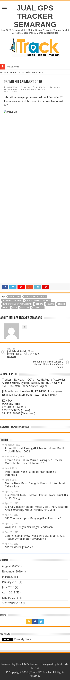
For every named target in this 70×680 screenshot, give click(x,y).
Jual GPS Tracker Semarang (18, 87)
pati (15, 308)
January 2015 (10, 597)
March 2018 (9, 576)
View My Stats (22, 639)
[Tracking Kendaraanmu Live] (35, 47)
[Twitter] (41, 621)
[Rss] (29, 621)
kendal (39, 304)
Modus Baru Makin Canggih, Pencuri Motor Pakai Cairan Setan (48, 363)
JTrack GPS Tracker (27, 664)
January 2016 (10, 582)
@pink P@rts (13, 66)
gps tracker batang (12, 300)
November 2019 (12, 571)
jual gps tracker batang (38, 300)
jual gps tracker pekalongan (17, 304)
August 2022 (10, 566)
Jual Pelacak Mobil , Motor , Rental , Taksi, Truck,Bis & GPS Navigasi (23, 353)
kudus (51, 304)
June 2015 (8, 587)
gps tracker (14, 297)
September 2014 (12, 603)
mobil (6, 308)
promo (12, 72)
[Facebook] (35, 621)
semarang (38, 308)
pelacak (25, 308)
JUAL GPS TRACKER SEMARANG (35, 16)
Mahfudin (63, 664)
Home (3, 72)
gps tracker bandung (35, 297)
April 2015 (8, 592)
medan (61, 304)
